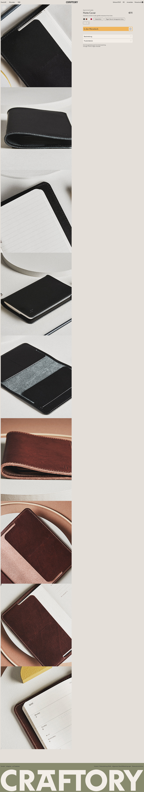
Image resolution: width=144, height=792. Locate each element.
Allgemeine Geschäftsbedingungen (121, 766)
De (123, 2)
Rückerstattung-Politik (105, 766)
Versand (96, 766)
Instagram (8, 766)
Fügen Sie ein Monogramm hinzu (115, 19)
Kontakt (3, 766)
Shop (84, 10)
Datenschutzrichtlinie (137, 766)
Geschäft (3, 2)
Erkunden (12, 2)
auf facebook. (16, 766)
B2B (19, 2)
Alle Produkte (90, 10)
